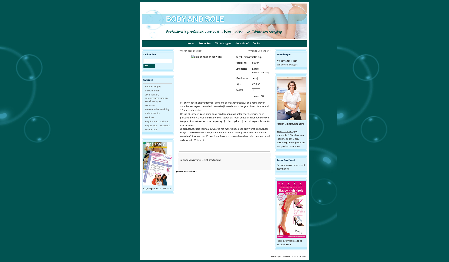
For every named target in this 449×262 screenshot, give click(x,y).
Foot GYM (150, 105)
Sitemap (286, 257)
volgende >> (264, 50)
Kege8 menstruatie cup (157, 121)
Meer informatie (285, 241)
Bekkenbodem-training (157, 109)
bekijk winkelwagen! (287, 65)
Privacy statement (299, 257)
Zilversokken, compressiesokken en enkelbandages (156, 98)
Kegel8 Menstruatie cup (157, 125)
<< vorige (252, 50)
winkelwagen (276, 257)
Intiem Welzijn (152, 113)
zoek (146, 66)
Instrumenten (152, 90)
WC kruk (149, 117)
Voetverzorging (153, 86)
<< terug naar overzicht (190, 50)
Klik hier (167, 188)
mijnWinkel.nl (191, 172)
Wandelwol (151, 129)
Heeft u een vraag (286, 131)
